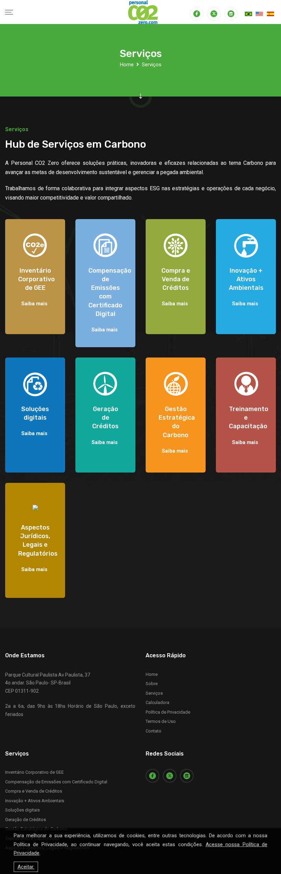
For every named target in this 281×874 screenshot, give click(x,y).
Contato (153, 731)
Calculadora (157, 702)
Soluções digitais (22, 810)
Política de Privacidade (168, 712)
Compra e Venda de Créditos (33, 791)
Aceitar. (25, 867)
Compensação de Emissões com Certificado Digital (56, 781)
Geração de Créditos (25, 819)
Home (127, 64)
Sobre (152, 683)
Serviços (154, 693)
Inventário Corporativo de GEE (34, 772)
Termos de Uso (161, 721)
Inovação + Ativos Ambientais (34, 800)
